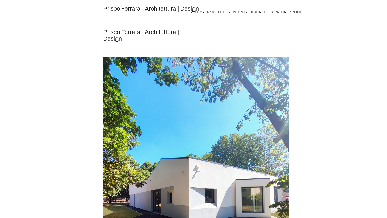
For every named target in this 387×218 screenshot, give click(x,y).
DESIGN (255, 12)
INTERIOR (240, 12)
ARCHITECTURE (218, 12)
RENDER (295, 12)
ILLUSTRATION (275, 12)
